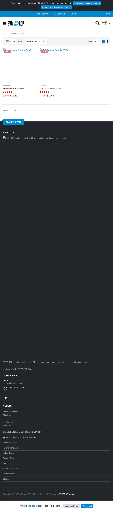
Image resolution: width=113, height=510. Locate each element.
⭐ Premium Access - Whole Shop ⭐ (19, 437)
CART (107, 14)
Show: (89, 41)
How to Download (10, 411)
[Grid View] (103, 41)
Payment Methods (11, 448)
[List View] (106, 41)
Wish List (7, 426)
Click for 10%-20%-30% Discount (56, 7)
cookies (31, 506)
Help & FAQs (8, 453)
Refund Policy (9, 463)
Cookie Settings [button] (71, 506)
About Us (7, 415)
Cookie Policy (9, 474)
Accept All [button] (87, 506)
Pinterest (6, 398)
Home (6, 34)
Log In (74, 14)
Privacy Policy (9, 458)
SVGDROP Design (66, 494)
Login (5, 419)
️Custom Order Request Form (87, 3)
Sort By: (21, 41)
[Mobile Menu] (5, 23)
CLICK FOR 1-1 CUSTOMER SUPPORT (23, 432)
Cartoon (6, 86)
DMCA (6, 479)
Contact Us (42, 14)
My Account (59, 14)
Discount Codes (10, 443)
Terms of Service (10, 468)
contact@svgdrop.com (78, 362)
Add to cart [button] (31, 53)
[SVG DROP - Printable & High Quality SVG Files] (16, 23)
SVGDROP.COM (25, 369)
